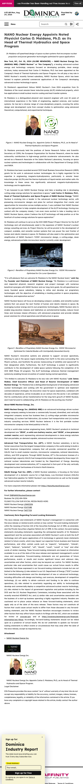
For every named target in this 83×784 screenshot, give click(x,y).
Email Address (13, 763)
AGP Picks (7, 3)
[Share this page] (77, 24)
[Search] (66, 24)
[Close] (42, 737)
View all (77, 3)
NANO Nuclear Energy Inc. (17, 638)
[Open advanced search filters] (71, 24)
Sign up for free (23, 773)
